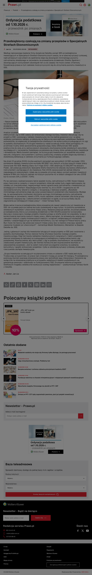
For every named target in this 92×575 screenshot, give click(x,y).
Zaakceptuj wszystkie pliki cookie (46, 112)
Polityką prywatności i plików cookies (40, 105)
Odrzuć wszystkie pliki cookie (46, 119)
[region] (46, 106)
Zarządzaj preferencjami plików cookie (46, 125)
